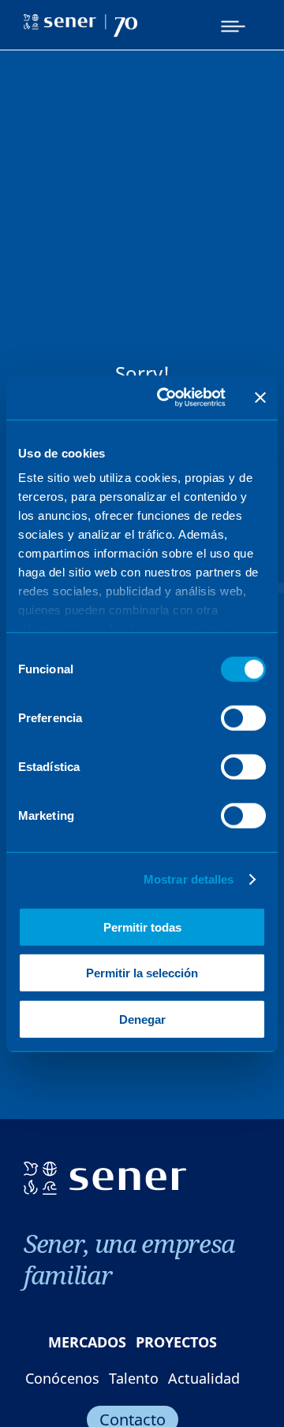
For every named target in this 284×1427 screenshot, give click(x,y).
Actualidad (204, 1378)
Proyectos (176, 1342)
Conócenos (62, 1378)
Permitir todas (142, 926)
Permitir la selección (142, 973)
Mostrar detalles (189, 879)
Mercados (87, 1342)
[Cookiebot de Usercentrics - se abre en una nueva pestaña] (166, 397)
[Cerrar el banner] (260, 397)
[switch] (243, 717)
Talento (134, 1378)
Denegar (142, 1018)
